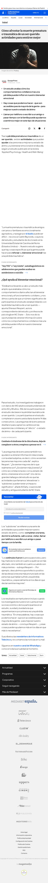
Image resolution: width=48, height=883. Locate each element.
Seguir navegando (10, 685)
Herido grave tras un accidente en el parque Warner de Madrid (24, 8)
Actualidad (13, 655)
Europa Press (12, 80)
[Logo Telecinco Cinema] (24, 790)
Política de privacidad (24, 838)
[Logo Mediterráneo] (24, 821)
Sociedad (28, 17)
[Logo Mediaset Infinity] (24, 713)
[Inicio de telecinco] (3, 13)
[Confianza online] (24, 874)
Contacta (24, 853)
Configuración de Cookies (24, 841)
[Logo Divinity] (24, 736)
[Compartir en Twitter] (34, 129)
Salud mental (32, 655)
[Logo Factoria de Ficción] (24, 751)
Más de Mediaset (10, 692)
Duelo (42, 655)
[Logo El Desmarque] (24, 744)
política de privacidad (17, 513)
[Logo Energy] (24, 767)
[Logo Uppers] (24, 782)
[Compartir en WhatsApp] (29, 129)
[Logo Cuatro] (24, 728)
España (13, 17)
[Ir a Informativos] (13, 13)
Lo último (5, 17)
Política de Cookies (24, 844)
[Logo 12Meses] (24, 798)
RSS (24, 850)
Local (20, 17)
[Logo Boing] (24, 759)
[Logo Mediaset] (24, 703)
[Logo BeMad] (24, 775)
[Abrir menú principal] (45, 13)
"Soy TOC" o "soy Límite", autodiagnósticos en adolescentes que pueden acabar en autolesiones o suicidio (23, 269)
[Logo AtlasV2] (24, 806)
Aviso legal (24, 832)
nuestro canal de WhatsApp (26, 645)
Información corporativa (24, 835)
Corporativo (8, 679)
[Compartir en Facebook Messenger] (39, 129)
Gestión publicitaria (24, 847)
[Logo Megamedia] (25, 864)
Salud (5, 22)
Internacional (38, 17)
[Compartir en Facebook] (44, 129)
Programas (7, 673)
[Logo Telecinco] (24, 720)
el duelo (29, 233)
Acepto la (14, 513)
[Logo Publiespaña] (24, 813)
